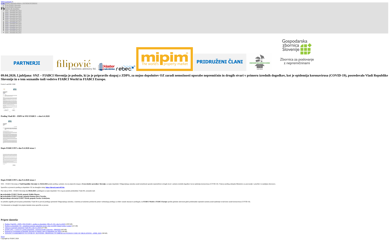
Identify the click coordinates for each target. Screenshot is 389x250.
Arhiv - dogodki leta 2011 (13, 32)
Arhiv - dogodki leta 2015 (13, 25)
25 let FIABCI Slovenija (13, 7)
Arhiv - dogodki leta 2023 (13, 10)
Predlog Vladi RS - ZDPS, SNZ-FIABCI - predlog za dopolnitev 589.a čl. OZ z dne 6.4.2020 (35, 224)
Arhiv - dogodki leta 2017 (13, 21)
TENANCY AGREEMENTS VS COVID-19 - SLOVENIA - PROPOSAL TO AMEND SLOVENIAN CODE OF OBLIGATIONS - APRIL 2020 (53, 233)
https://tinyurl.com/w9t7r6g (55, 187)
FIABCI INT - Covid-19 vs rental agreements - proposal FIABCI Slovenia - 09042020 (32, 229)
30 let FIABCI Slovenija (13, 5)
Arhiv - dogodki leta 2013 (13, 29)
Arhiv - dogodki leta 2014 (13, 27)
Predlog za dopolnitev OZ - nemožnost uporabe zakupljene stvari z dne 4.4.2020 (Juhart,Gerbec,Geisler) (38, 226)
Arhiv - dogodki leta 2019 (13, 18)
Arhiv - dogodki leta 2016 (13, 23)
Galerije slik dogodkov (12, 9)
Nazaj (3, 237)
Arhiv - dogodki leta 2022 (13, 12)
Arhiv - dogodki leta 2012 (13, 31)
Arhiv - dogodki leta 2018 (13, 20)
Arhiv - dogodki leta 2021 (13, 14)
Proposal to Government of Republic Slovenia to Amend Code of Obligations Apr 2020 (33, 231)
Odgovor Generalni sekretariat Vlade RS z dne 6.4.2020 (23, 228)
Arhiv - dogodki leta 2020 (13, 16)
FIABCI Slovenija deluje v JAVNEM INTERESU (21, 3)
